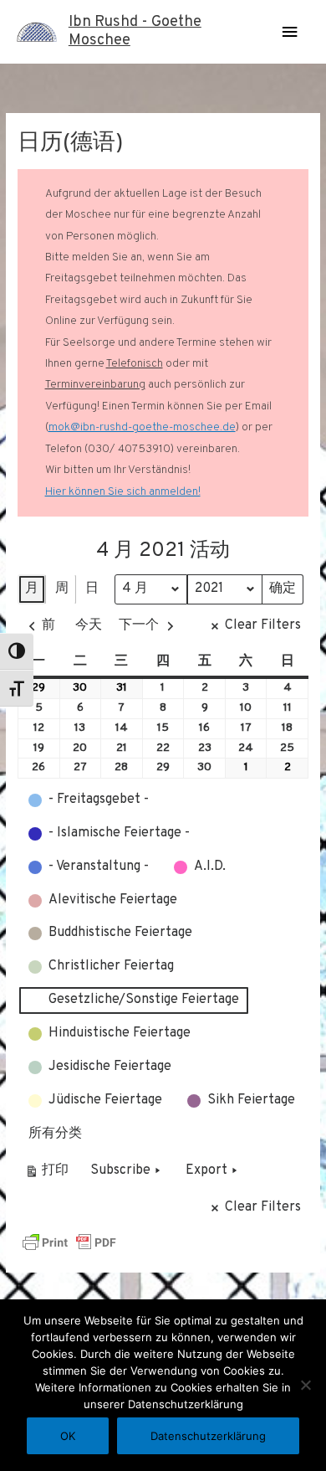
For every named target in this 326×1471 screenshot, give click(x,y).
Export (206, 1170)
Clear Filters (263, 625)
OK (67, 1436)
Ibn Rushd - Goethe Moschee (135, 31)
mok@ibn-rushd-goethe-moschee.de (142, 427)
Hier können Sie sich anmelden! (123, 492)
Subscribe (120, 1170)
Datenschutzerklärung (208, 1436)
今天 (88, 625)
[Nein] (305, 1384)
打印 (46, 1174)
